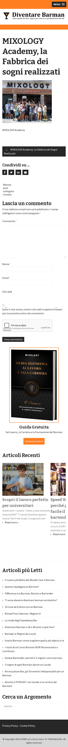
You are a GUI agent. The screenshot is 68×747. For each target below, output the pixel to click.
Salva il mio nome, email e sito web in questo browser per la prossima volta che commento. (32, 311)
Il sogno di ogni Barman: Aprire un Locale (28, 664)
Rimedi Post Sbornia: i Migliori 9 (23, 613)
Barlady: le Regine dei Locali (20, 633)
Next (59, 309)
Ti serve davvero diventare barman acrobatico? (31, 600)
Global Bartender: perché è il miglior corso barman (33, 658)
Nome (6, 264)
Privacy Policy (10, 725)
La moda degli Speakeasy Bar (21, 620)
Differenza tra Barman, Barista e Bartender (29, 593)
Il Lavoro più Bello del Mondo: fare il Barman (30, 580)
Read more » (12, 522)
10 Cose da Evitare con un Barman (24, 606)
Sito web (7, 291)
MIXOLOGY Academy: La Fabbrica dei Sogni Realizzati (30, 151)
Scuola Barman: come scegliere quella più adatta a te (34, 640)
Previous (9, 309)
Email (6, 277)
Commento (9, 221)
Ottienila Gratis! (34, 441)
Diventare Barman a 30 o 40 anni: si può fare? (30, 627)
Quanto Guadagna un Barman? (22, 586)
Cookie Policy (27, 725)
